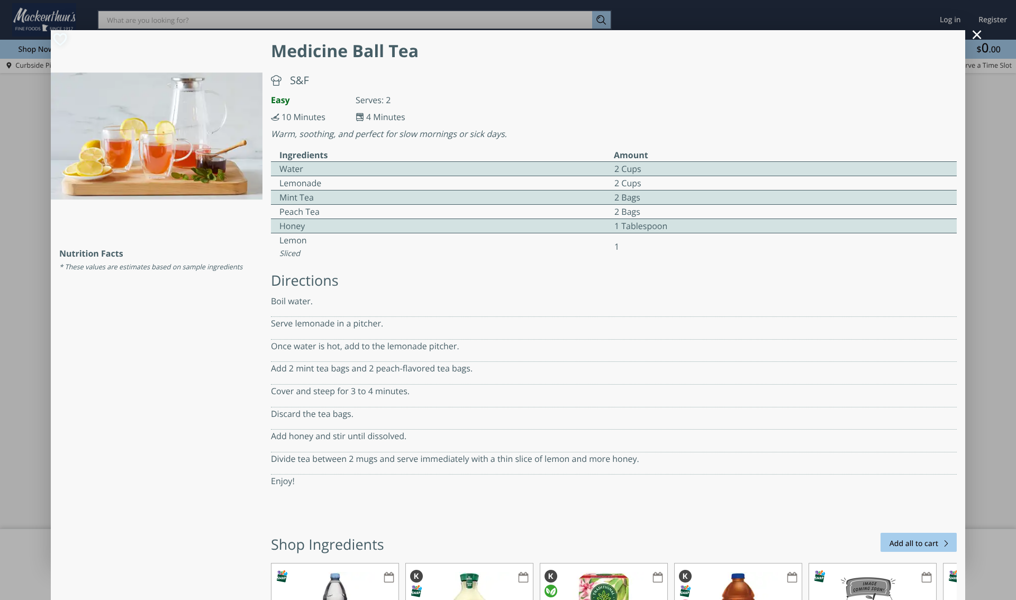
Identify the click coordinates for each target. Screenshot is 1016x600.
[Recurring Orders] (388, 578)
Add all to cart (914, 544)
